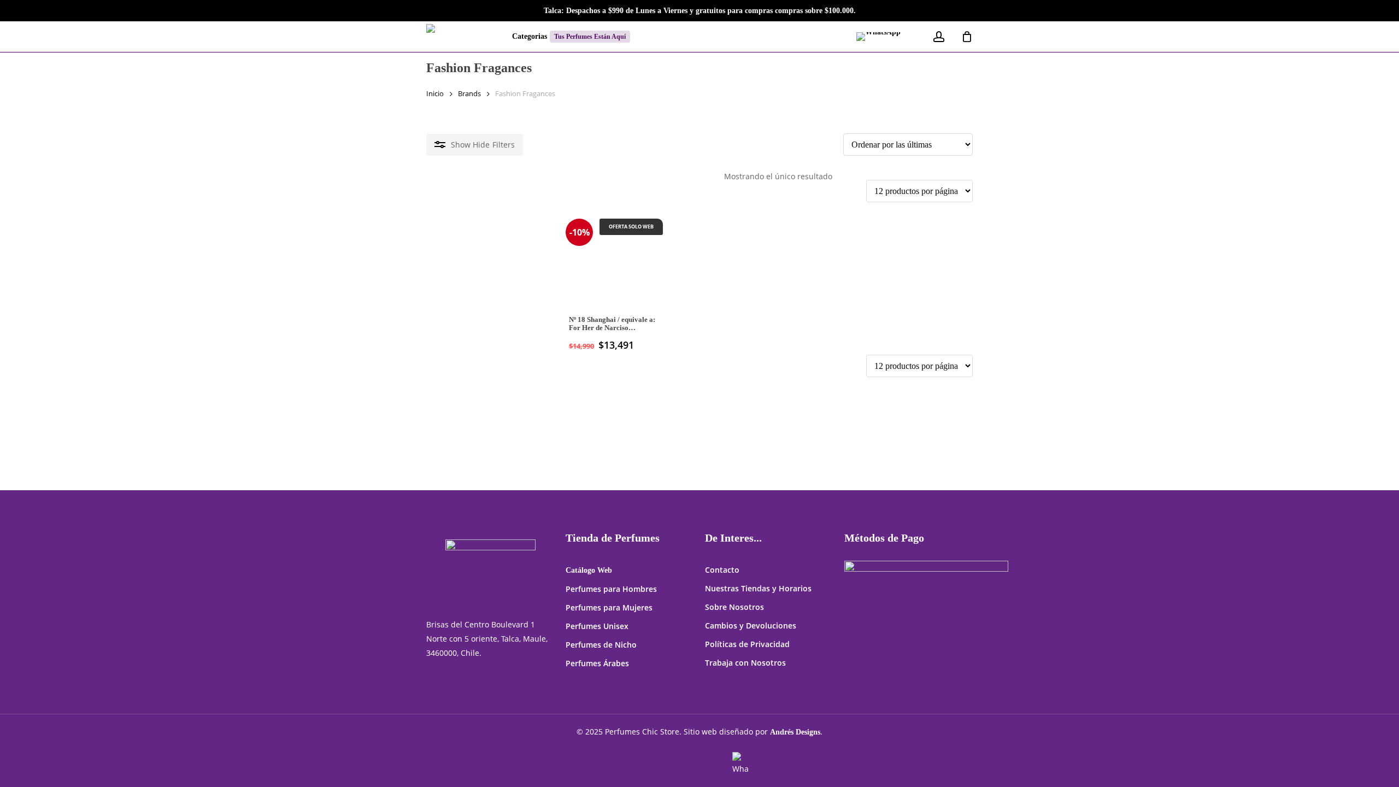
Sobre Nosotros (734, 607)
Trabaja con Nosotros (745, 662)
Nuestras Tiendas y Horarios (758, 588)
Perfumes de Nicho (601, 644)
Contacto (722, 570)
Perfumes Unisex (597, 626)
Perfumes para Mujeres (609, 607)
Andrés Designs (795, 732)
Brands (469, 93)
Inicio (435, 93)
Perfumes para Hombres (611, 589)
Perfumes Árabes (597, 663)
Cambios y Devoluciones (750, 625)
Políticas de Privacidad (747, 644)
